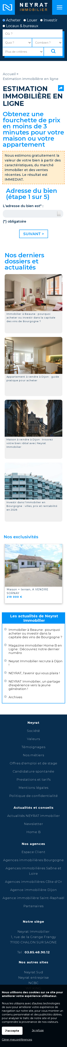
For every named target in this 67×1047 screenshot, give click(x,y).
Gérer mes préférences (17, 1039)
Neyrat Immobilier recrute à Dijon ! (36, 663)
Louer (31, 20)
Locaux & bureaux (21, 26)
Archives (15, 697)
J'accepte (12, 1030)
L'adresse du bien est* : (23, 206)
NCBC (33, 983)
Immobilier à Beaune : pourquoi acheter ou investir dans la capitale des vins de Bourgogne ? (35, 633)
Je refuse (38, 1030)
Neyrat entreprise (33, 977)
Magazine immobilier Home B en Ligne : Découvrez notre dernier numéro (35, 649)
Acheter (13, 20)
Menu (59, 7)
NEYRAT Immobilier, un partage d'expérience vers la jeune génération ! (34, 685)
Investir (50, 20)
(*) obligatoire (14, 221)
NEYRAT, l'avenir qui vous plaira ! (34, 673)
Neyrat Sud (33, 972)
